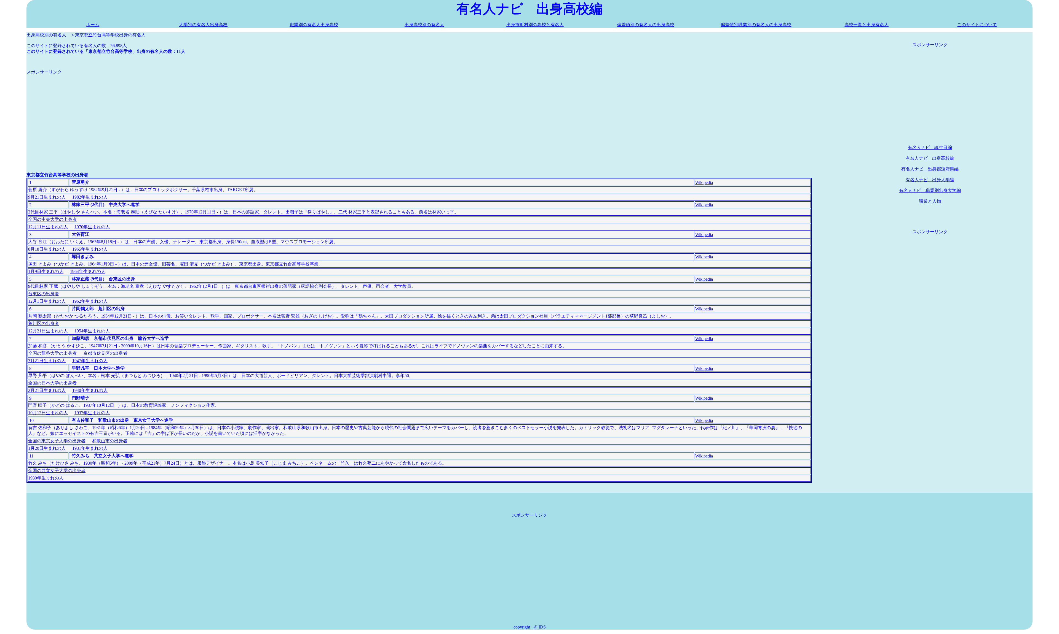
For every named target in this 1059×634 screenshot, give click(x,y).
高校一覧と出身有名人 (866, 24)
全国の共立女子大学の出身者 (56, 470)
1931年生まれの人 (90, 448)
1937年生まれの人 (92, 412)
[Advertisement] (191, 113)
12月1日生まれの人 (47, 301)
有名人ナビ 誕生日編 (930, 147)
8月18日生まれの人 (47, 249)
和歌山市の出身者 (109, 440)
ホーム (92, 24)
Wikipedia (704, 182)
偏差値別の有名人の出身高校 (645, 24)
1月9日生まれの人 (45, 271)
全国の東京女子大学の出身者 (56, 440)
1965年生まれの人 (90, 249)
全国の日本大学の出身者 (52, 383)
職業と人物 (930, 201)
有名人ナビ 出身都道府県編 (930, 169)
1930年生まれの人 (45, 478)
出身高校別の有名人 (424, 24)
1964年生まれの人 (87, 271)
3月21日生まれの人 (47, 360)
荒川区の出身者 (43, 323)
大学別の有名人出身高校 (203, 24)
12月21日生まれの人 (48, 331)
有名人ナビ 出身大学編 (930, 179)
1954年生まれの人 (92, 331)
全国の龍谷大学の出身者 (52, 353)
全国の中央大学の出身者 (52, 219)
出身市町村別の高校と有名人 (535, 24)
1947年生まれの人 (90, 360)
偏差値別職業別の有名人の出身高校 (756, 24)
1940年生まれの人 (90, 390)
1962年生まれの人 (90, 301)
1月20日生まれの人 (47, 448)
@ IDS (539, 627)
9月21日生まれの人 (47, 197)
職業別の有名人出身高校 (314, 24)
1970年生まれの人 (92, 226)
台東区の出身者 (43, 293)
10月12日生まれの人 (48, 412)
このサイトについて (977, 24)
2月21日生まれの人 (47, 390)
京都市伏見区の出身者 (105, 353)
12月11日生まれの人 (48, 226)
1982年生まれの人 (90, 197)
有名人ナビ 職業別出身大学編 (930, 190)
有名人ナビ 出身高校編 (930, 158)
